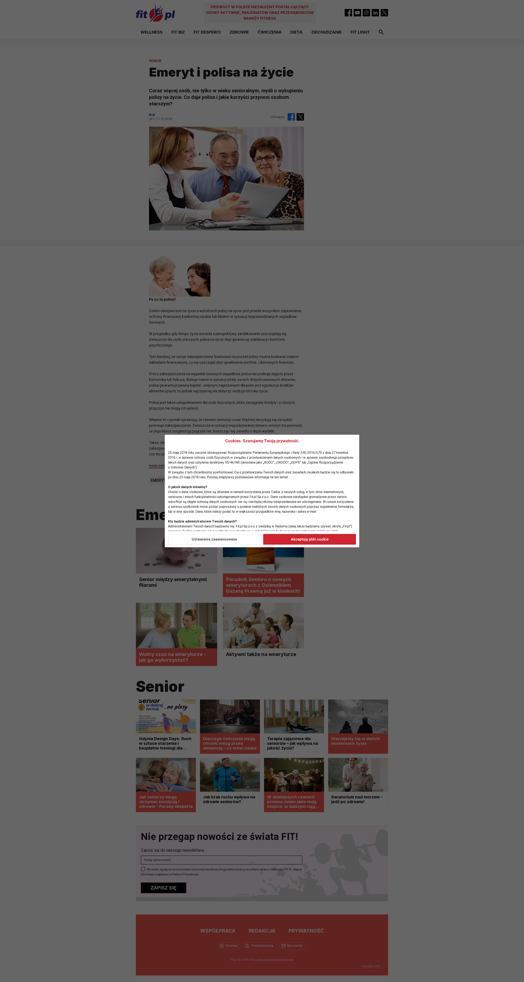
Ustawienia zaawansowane (214, 539)
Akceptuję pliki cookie (310, 539)
